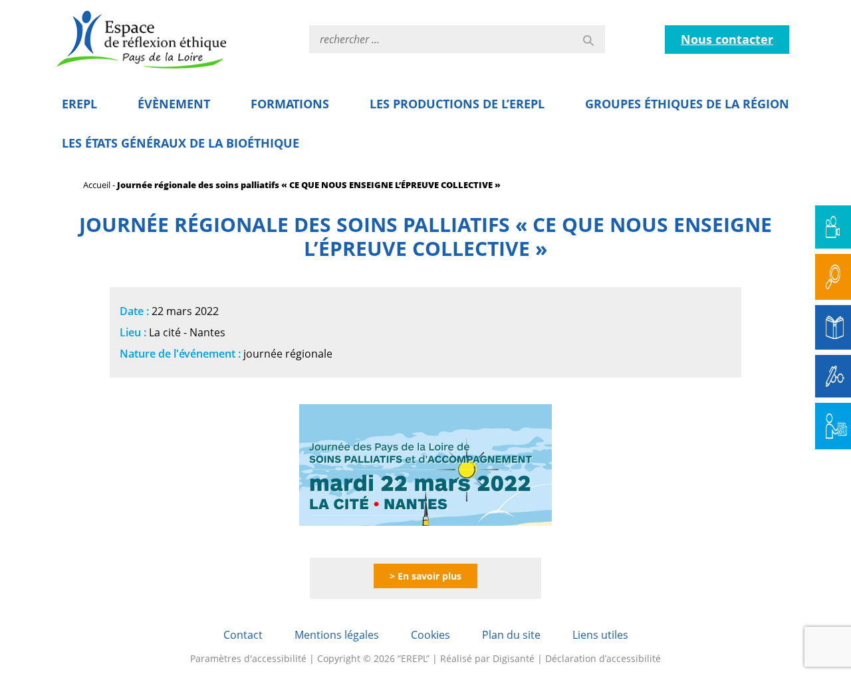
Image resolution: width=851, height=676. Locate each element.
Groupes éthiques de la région (687, 104)
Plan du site (511, 634)
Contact (243, 634)
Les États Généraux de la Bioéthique (180, 143)
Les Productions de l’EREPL (457, 104)
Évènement (174, 104)
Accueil (96, 185)
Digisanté (514, 658)
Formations (290, 104)
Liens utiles (600, 634)
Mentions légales (337, 634)
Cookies (430, 634)
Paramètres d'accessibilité (248, 658)
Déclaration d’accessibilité (603, 658)
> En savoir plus (425, 576)
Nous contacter (727, 39)
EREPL (79, 104)
